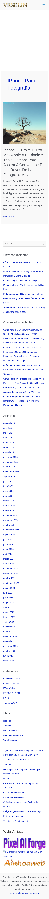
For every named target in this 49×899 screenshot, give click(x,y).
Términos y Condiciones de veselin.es (21, 821)
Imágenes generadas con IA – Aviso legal (22, 811)
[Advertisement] (24, 36)
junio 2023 (8, 598)
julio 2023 (7, 593)
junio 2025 (8, 486)
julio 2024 (7, 539)
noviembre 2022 (10, 627)
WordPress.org (10, 740)
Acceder (7, 725)
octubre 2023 (9, 578)
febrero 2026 (9, 447)
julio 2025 (7, 481)
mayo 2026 (8, 433)
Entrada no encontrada (13, 797)
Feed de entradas (11, 730)
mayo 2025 (8, 491)
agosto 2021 (9, 641)
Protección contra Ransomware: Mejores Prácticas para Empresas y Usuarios (21, 400)
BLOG (6, 778)
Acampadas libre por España (16, 759)
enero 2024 (8, 564)
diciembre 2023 (10, 568)
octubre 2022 (9, 631)
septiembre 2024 (11, 530)
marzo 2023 (8, 612)
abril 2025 (7, 496)
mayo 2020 (8, 660)
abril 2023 (7, 607)
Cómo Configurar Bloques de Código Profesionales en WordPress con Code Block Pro (24, 284)
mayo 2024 (8, 549)
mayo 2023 (8, 602)
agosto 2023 (9, 588)
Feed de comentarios (13, 735)
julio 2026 (7, 428)
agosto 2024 (9, 535)
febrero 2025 (9, 505)
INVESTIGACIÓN (11, 693)
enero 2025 (8, 510)
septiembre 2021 (11, 636)
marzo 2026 (8, 442)
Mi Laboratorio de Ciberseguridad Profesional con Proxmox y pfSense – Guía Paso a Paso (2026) (24, 298)
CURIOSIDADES (11, 683)
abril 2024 (7, 554)
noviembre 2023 (10, 573)
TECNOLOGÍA (10, 703)
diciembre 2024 (10, 515)
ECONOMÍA (9, 688)
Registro (7, 721)
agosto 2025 (9, 476)
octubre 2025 (9, 467)
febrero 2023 (9, 617)
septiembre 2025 (11, 471)
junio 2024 (8, 544)
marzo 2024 (8, 559)
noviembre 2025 (10, 462)
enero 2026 (8, 452)
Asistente (7, 764)
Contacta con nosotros (13, 792)
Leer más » (8, 217)
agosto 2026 (9, 423)
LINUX (6, 698)
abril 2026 (7, 438)
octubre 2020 (9, 651)
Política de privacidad (13, 816)
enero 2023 (8, 622)
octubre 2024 (9, 525)
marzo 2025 (8, 501)
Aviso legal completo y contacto (24, 893)
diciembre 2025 (10, 457)
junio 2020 (8, 656)
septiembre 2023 (11, 583)
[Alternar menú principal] (44, 5)
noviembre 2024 (10, 520)
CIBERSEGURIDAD (12, 678)
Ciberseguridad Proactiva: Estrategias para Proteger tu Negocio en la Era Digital (21, 356)
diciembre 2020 (10, 646)
